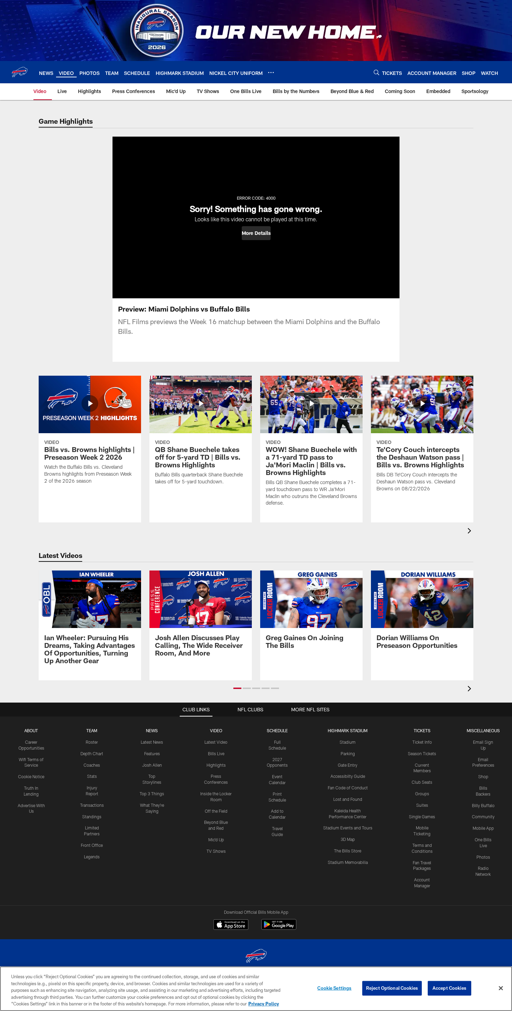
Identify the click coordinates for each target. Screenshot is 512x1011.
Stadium (348, 742)
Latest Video (215, 742)
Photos (483, 857)
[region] (256, 988)
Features (152, 753)
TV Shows (216, 851)
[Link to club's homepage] (19, 72)
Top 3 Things (152, 793)
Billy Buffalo (483, 805)
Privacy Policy (263, 1003)
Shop (483, 776)
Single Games (422, 816)
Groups (422, 793)
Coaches (92, 765)
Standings (91, 816)
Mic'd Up (216, 839)
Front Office (92, 845)
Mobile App (483, 828)
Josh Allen (152, 765)
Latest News (152, 742)
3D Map (348, 839)
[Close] (501, 988)
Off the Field (216, 811)
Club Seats (422, 782)
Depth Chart (91, 753)
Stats (92, 776)
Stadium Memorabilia (348, 862)
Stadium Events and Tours (347, 827)
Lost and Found (347, 799)
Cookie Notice (31, 776)
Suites (422, 805)
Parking (348, 753)
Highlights (216, 765)
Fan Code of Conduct (348, 787)
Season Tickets (422, 753)
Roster (92, 742)
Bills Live (216, 753)
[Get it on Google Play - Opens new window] (279, 927)
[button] (256, 233)
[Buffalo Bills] (256, 957)
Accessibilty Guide (348, 776)
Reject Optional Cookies (392, 988)
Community (483, 816)
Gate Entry (347, 765)
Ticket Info (422, 742)
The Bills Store (347, 850)
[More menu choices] (271, 72)
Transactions (92, 805)
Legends (92, 856)
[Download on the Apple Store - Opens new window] (231, 925)
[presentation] (470, 531)
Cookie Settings (334, 988)
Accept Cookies (449, 988)
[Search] (376, 72)
